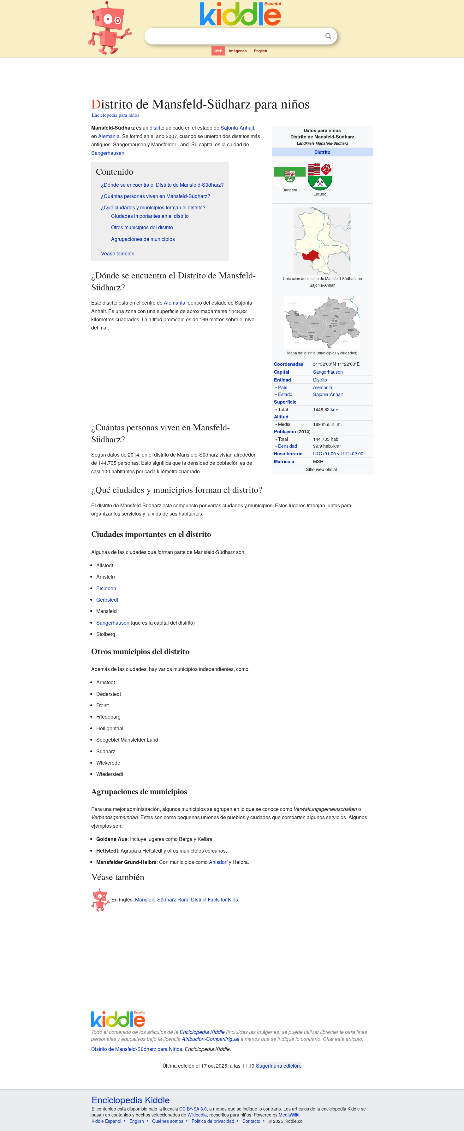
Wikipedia (197, 1114)
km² (334, 409)
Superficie (285, 402)
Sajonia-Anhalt (328, 394)
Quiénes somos (167, 1121)
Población (285, 431)
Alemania (322, 387)
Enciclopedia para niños (115, 115)
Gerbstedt (107, 599)
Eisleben (106, 588)
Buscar (328, 36)
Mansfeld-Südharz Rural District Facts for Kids (186, 899)
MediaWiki (289, 1114)
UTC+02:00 (352, 453)
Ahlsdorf (218, 862)
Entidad (282, 379)
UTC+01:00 (324, 453)
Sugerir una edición (278, 1065)
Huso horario (288, 453)
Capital (281, 372)
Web (218, 51)
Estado (285, 394)
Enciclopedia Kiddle (202, 1031)
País (282, 387)
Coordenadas (288, 364)
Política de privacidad (213, 1121)
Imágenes (238, 51)
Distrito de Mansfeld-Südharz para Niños (136, 1048)
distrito (157, 127)
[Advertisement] (231, 75)
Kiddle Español (106, 1121)
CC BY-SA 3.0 (193, 1108)
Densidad (287, 445)
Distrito (322, 152)
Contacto (251, 1121)
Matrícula (284, 461)
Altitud (281, 416)
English (260, 51)
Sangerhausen (328, 371)
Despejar (315, 36)
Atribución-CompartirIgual (210, 1038)
